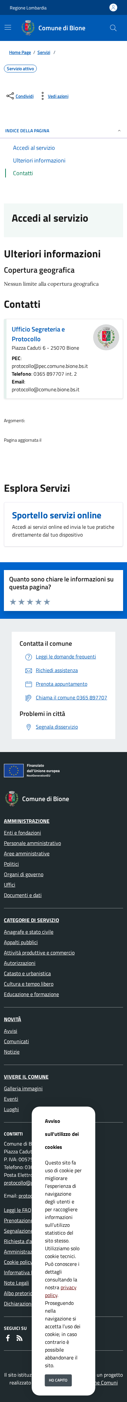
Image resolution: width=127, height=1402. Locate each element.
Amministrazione (26, 821)
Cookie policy (18, 1262)
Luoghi (11, 1109)
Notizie (12, 1052)
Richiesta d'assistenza (28, 1241)
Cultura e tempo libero (28, 984)
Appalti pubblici (21, 942)
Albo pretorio (18, 1293)
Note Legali (16, 1283)
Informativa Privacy (25, 1272)
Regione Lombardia (28, 7)
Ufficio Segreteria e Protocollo (38, 334)
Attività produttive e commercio (39, 952)
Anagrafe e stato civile (28, 932)
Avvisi (10, 1031)
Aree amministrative (26, 853)
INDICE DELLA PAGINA (27, 130)
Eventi (11, 1099)
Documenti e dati (23, 895)
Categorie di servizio (31, 920)
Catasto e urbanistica (27, 973)
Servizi (43, 52)
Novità (12, 1019)
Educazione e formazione (31, 994)
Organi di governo (23, 874)
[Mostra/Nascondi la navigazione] (8, 27)
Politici (11, 864)
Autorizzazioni (19, 963)
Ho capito (58, 1380)
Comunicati (16, 1041)
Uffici (9, 885)
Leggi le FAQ (17, 1210)
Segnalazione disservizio (31, 1231)
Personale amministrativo (32, 843)
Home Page (20, 52)
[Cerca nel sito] (113, 28)
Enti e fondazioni (22, 833)
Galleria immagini (23, 1088)
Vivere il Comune (26, 1077)
